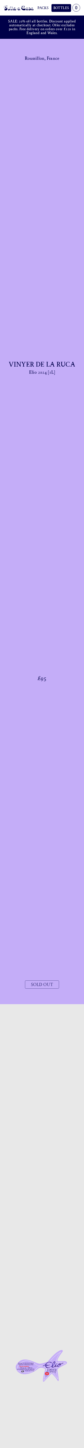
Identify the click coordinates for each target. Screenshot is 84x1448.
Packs (42, 8)
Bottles (61, 8)
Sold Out (42, 984)
